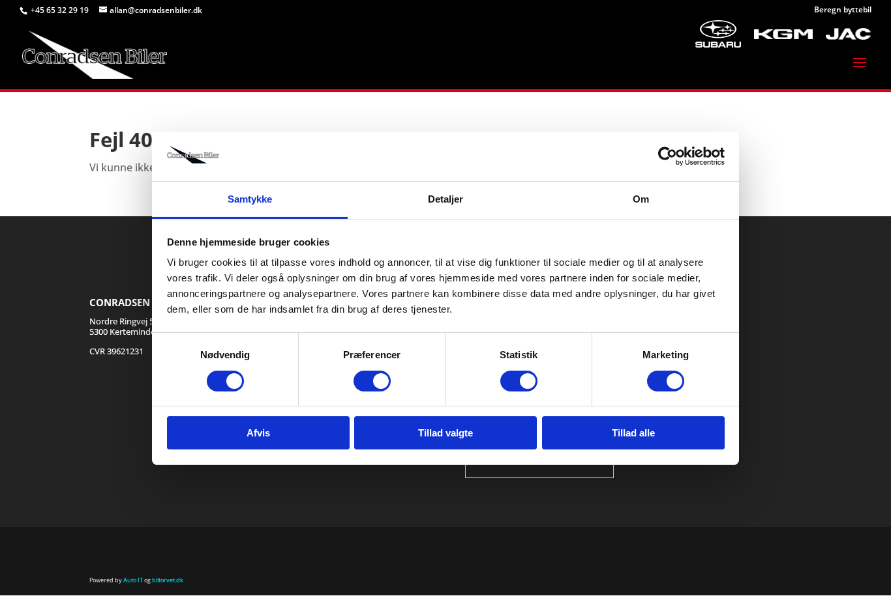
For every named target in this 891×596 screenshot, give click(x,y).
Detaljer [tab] (446, 199)
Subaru (718, 19)
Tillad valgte (445, 432)
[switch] (372, 381)
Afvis (258, 432)
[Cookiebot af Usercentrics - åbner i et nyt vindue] (668, 156)
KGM (783, 19)
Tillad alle (633, 432)
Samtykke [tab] (250, 199)
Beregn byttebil (842, 10)
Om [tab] (641, 199)
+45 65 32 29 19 (61, 10)
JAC (848, 19)
